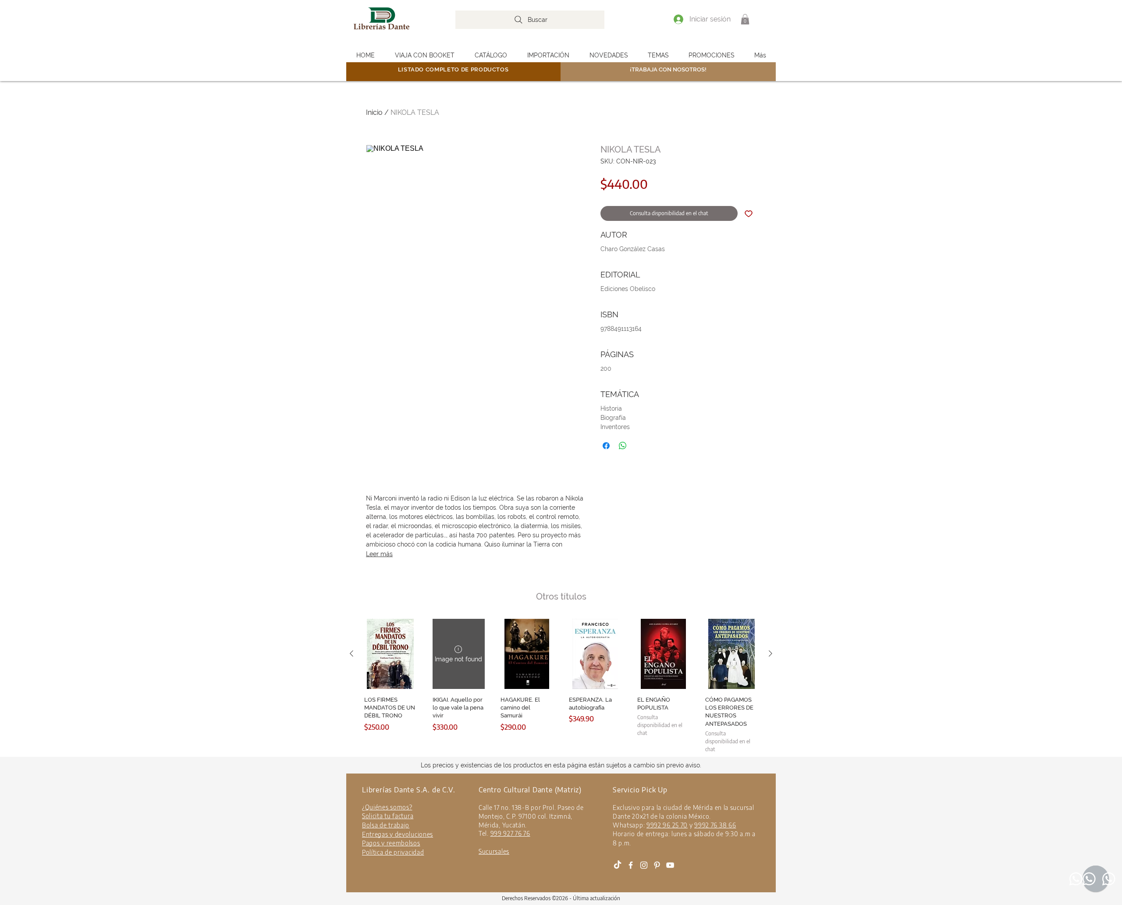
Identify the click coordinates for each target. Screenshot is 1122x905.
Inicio (374, 112)
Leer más (379, 553)
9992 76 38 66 (715, 825)
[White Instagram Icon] (644, 865)
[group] (561, 685)
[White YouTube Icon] (670, 865)
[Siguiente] (770, 653)
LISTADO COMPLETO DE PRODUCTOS (453, 69)
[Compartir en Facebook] (606, 445)
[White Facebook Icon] (631, 865)
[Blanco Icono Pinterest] (657, 865)
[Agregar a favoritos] (748, 213)
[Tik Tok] (617, 865)
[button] (745, 19)
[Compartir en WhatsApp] (623, 445)
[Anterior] (351, 653)
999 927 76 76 (510, 833)
